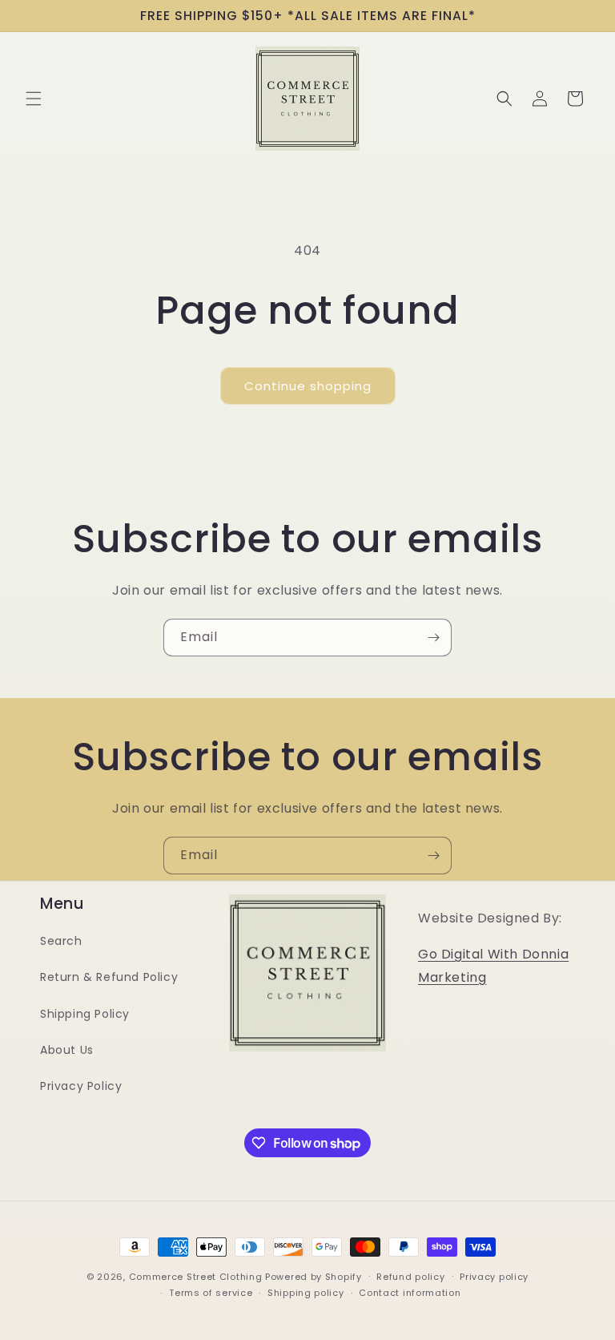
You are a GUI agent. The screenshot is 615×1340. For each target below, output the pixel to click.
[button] (33, 98)
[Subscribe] (433, 637)
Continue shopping (308, 385)
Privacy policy (494, 1276)
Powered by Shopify (313, 1276)
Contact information (409, 1292)
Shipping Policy (85, 1014)
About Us (67, 1050)
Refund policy (410, 1276)
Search (61, 941)
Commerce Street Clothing (197, 1276)
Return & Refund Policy (109, 977)
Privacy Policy (81, 1086)
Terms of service (210, 1292)
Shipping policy (305, 1292)
